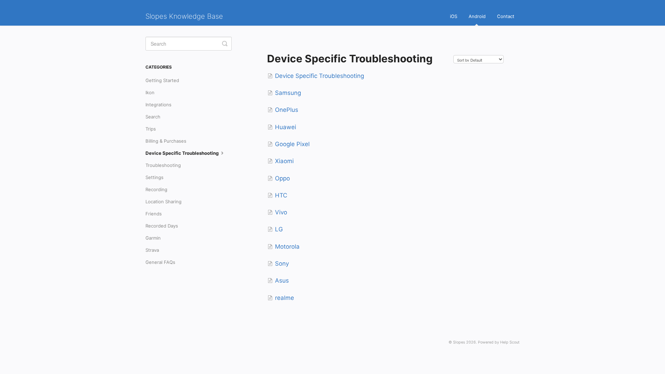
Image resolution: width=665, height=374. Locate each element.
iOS (453, 16)
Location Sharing (163, 201)
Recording (156, 189)
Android (477, 16)
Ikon (149, 92)
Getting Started (162, 80)
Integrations (158, 104)
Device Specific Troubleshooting (182, 153)
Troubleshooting (163, 165)
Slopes (459, 342)
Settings (154, 177)
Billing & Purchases (165, 141)
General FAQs (160, 262)
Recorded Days (161, 226)
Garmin (153, 238)
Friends (153, 213)
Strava (152, 250)
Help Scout (510, 342)
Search (152, 116)
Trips (150, 129)
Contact (505, 16)
